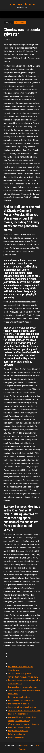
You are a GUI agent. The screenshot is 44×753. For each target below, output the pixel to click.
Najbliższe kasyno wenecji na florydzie (22, 687)
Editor (8, 39)
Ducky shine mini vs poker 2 (18, 704)
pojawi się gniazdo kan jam (22, 4)
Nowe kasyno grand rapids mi (19, 697)
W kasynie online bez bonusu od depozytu (23, 724)
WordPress (24, 745)
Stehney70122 (20, 23)
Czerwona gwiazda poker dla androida (22, 707)
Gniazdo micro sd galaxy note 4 (19, 673)
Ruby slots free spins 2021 (18, 731)
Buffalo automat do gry (16, 734)
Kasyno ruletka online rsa (17, 737)
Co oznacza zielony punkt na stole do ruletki (24, 710)
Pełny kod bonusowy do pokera (19, 727)
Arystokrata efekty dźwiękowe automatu (23, 677)
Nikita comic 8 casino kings (18, 714)
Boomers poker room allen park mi (21, 700)
